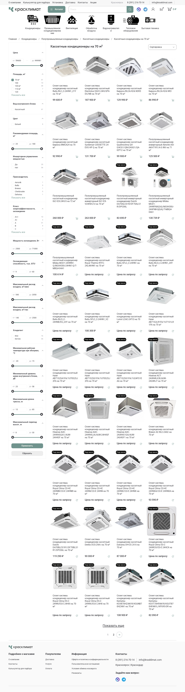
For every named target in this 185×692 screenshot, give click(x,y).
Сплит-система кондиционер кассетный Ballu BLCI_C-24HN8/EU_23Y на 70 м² (65, 318)
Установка (57, 2)
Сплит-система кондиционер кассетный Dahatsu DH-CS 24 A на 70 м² (129, 543)
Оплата (48, 668)
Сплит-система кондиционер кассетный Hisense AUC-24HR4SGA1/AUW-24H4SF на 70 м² (65, 432)
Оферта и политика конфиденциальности (90, 659)
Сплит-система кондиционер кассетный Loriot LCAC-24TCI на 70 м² (129, 318)
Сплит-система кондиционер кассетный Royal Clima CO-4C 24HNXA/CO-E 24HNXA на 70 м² (161, 488)
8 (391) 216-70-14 (135, 2)
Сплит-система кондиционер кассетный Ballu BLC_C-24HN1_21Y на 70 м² (65, 89)
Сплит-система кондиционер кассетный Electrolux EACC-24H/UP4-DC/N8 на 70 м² (97, 89)
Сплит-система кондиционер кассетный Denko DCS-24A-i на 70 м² (97, 542)
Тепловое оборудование (130, 29)
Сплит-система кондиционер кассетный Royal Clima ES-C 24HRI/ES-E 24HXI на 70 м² (65, 601)
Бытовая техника (150, 28)
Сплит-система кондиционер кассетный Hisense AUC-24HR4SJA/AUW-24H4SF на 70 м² (97, 432)
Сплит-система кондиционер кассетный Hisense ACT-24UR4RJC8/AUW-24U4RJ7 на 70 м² (161, 375)
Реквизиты (77, 673)
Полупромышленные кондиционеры (59, 39)
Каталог (59, 9)
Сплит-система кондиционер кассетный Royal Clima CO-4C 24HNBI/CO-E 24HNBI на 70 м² (65, 488)
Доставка (70, 2)
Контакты (83, 2)
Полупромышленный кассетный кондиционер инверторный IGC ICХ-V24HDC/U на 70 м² (97, 199)
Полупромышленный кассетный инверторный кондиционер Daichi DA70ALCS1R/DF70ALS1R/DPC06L (129, 201)
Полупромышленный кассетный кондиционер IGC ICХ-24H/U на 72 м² (65, 198)
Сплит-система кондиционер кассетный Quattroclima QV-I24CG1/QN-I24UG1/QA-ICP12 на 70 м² (129, 144)
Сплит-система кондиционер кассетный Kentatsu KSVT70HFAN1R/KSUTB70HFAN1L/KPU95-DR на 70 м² (161, 602)
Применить (27, 445)
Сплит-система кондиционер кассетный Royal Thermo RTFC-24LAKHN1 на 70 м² (97, 261)
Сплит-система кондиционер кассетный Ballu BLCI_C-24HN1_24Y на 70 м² (161, 261)
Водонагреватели (111, 29)
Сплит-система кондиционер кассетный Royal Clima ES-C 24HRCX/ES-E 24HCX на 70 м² (161, 544)
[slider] (13, 65)
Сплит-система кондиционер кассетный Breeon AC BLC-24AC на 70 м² (161, 430)
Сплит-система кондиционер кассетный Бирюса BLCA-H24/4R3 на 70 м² (161, 89)
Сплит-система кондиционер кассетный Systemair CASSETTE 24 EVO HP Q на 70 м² (97, 143)
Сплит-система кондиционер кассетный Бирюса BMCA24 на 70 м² (65, 143)
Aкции (93, 2)
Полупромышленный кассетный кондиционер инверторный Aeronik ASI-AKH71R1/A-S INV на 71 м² (161, 144)
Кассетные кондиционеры (96, 39)
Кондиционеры (32, 28)
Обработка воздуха (91, 29)
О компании (15, 2)
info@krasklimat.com (162, 2)
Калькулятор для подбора (36, 2)
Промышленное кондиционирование (52, 30)
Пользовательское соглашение (85, 664)
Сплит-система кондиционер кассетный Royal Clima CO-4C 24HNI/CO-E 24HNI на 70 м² (97, 488)
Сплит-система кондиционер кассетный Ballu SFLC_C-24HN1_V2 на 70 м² (97, 318)
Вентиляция (72, 28)
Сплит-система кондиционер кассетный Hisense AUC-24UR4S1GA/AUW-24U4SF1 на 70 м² (129, 432)
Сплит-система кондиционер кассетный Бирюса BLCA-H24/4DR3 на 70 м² (129, 89)
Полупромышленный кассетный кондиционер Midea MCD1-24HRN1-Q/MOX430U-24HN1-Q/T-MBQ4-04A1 (65, 263)
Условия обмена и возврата (84, 668)
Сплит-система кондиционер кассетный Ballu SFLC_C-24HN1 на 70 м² (129, 261)
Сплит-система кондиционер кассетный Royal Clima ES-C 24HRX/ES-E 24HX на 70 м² (97, 601)
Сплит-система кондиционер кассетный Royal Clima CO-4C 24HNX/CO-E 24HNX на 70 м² (129, 488)
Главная (13, 39)
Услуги (48, 664)
